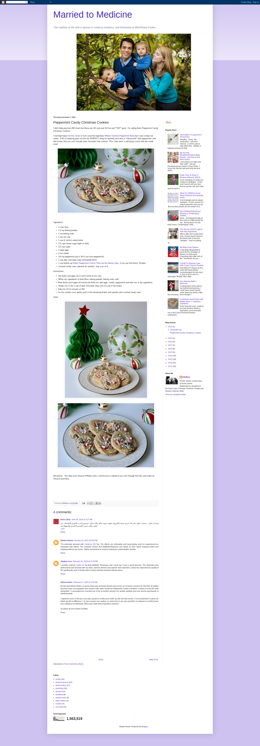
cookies (59, 704)
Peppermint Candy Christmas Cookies (185, 333)
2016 (170, 349)
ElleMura (186, 377)
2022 (170, 338)
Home (100, 660)
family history (61, 685)
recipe (58, 679)
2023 (170, 327)
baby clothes (61, 701)
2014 (170, 356)
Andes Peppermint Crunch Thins (87, 263)
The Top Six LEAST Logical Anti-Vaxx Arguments (191, 230)
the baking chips (111, 263)
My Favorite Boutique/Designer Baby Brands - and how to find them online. (190, 156)
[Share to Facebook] (96, 503)
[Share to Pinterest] (99, 503)
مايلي (62, 528)
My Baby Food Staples (189, 247)
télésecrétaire (66, 582)
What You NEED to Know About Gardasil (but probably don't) (191, 195)
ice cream (59, 707)
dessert (59, 691)
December (174, 330)
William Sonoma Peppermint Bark (119, 136)
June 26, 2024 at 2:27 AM (81, 519)
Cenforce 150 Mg (91, 544)
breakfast (59, 694)
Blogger (145, 727)
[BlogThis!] (91, 503)
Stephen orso (66, 561)
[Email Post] (83, 503)
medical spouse (62, 682)
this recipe (75, 136)
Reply (62, 532)
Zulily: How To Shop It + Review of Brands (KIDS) (190, 176)
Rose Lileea (65, 519)
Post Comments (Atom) (73, 664)
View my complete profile (175, 394)
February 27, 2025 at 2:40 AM (85, 582)
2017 (170, 345)
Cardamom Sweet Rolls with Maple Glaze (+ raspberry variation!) (191, 301)
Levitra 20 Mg (81, 565)
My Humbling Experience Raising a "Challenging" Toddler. (190, 213)
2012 (170, 363)
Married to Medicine (92, 14)
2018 (170, 342)
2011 (170, 366)
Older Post (153, 660)
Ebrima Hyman (66, 540)
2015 (170, 352)
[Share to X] (94, 503)
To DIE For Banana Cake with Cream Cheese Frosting (191, 264)
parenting (59, 688)
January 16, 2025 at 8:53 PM (86, 540)
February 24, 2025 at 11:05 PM (85, 561)
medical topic (61, 698)
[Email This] (88, 503)
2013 (170, 359)
